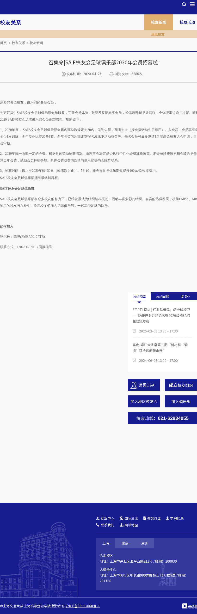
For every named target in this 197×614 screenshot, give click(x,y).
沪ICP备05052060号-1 (83, 605)
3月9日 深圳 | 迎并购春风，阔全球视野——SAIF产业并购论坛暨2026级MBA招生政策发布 (161, 315)
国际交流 (131, 518)
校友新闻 (158, 22)
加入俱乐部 (181, 401)
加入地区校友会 (143, 401)
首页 (3, 42)
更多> (185, 296)
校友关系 (10, 22)
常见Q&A (146, 385)
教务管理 (154, 518)
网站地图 (131, 524)
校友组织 (181, 385)
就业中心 (107, 518)
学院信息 (177, 518)
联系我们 (107, 524)
